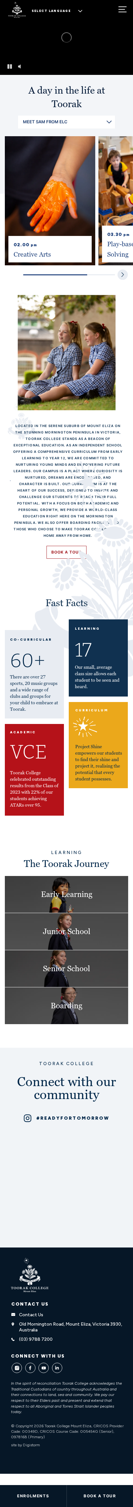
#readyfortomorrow (72, 1118)
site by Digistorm (25, 1445)
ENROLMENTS (33, 1496)
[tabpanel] (50, 200)
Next (123, 275)
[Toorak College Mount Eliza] (29, 1275)
